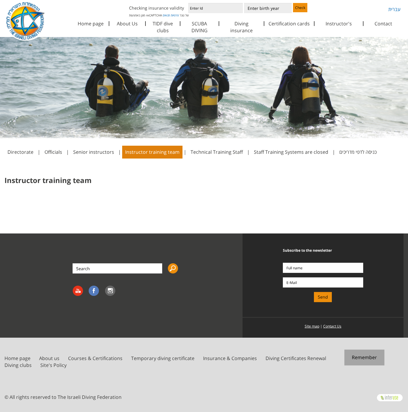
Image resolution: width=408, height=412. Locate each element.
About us (49, 358)
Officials (53, 152)
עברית (394, 9)
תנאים (166, 15)
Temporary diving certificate (162, 358)
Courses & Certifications (95, 358)
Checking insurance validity (156, 8)
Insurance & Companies (230, 358)
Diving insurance (241, 27)
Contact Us (332, 326)
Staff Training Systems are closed (291, 152)
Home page (91, 23)
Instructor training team (152, 152)
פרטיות (175, 15)
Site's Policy (53, 365)
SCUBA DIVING (199, 27)
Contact (383, 23)
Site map (312, 326)
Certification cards (289, 23)
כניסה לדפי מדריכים (358, 152)
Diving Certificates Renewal (296, 358)
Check (300, 7)
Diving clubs (18, 365)
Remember (364, 357)
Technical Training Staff (217, 152)
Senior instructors (93, 152)
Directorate (20, 152)
